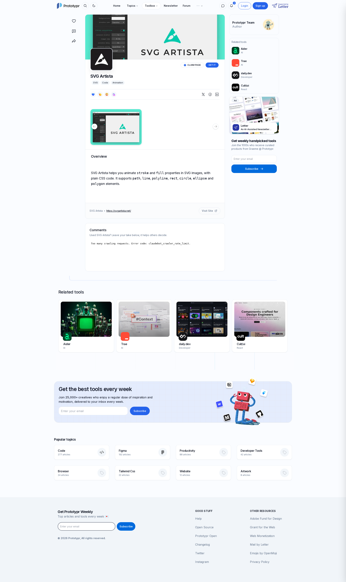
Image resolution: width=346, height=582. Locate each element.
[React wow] (107, 94)
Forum (186, 5)
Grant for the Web (262, 527)
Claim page (194, 65)
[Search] (85, 5)
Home (116, 5)
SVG (95, 82)
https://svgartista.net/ (118, 210)
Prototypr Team (243, 22)
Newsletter (171, 5)
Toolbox (150, 5)
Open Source (204, 527)
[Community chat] (223, 5)
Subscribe (251, 168)
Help (198, 518)
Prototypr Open (206, 536)
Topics (131, 5)
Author (237, 26)
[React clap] (100, 94)
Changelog (202, 544)
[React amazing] (114, 94)
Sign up (260, 5)
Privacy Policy (259, 562)
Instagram (202, 562)
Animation (117, 82)
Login (244, 5)
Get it (212, 65)
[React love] (93, 94)
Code (105, 82)
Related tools (239, 41)
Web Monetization (262, 536)
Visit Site (207, 210)
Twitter (200, 553)
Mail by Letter (259, 544)
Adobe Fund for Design (266, 518)
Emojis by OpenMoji (263, 553)
